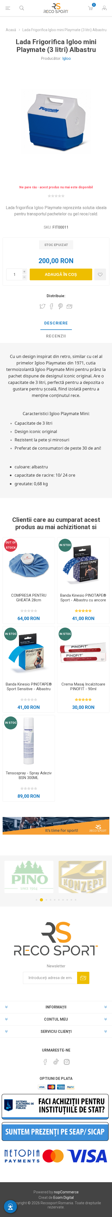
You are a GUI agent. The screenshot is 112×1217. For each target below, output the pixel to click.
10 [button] (75, 900)
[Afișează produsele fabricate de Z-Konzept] (28, 877)
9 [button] (71, 900)
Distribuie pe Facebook (51, 306)
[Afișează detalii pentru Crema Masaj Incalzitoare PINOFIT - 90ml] (83, 652)
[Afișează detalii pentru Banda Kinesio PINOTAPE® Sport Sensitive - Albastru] (29, 652)
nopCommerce (66, 1192)
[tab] (56, 323)
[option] (29, 877)
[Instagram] (67, 1062)
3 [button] (45, 899)
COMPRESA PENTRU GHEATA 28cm (28, 597)
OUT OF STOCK (10, 545)
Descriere (56, 323)
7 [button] (63, 900)
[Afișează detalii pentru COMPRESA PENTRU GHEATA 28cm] (29, 563)
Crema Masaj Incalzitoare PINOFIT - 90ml (83, 686)
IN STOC (65, 545)
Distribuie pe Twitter (42, 306)
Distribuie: (56, 296)
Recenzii (56, 336)
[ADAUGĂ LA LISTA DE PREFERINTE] (100, 274)
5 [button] (54, 900)
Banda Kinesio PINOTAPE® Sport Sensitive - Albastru (29, 686)
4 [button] (50, 900)
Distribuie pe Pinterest (60, 306)
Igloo (66, 58)
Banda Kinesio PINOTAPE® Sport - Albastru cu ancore (83, 597)
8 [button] (67, 900)
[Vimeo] (56, 1060)
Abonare (83, 978)
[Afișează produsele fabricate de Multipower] (83, 877)
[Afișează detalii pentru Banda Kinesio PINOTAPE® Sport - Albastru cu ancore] (83, 563)
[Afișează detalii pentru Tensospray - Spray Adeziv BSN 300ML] (29, 741)
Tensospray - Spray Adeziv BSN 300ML (29, 775)
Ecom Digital (63, 1197)
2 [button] (40, 900)
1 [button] (36, 900)
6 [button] (59, 900)
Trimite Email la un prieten (69, 306)
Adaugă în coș (61, 274)
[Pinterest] (45, 1062)
